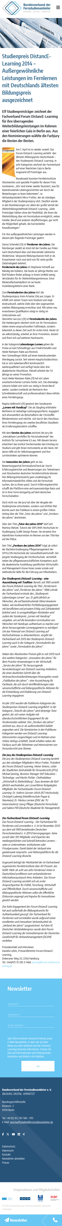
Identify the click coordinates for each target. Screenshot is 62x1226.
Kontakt (6, 1154)
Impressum (8, 1150)
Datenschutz (8, 1146)
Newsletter (18, 1220)
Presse (5, 1162)
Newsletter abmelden (13, 1158)
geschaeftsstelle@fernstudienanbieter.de (31, 1122)
